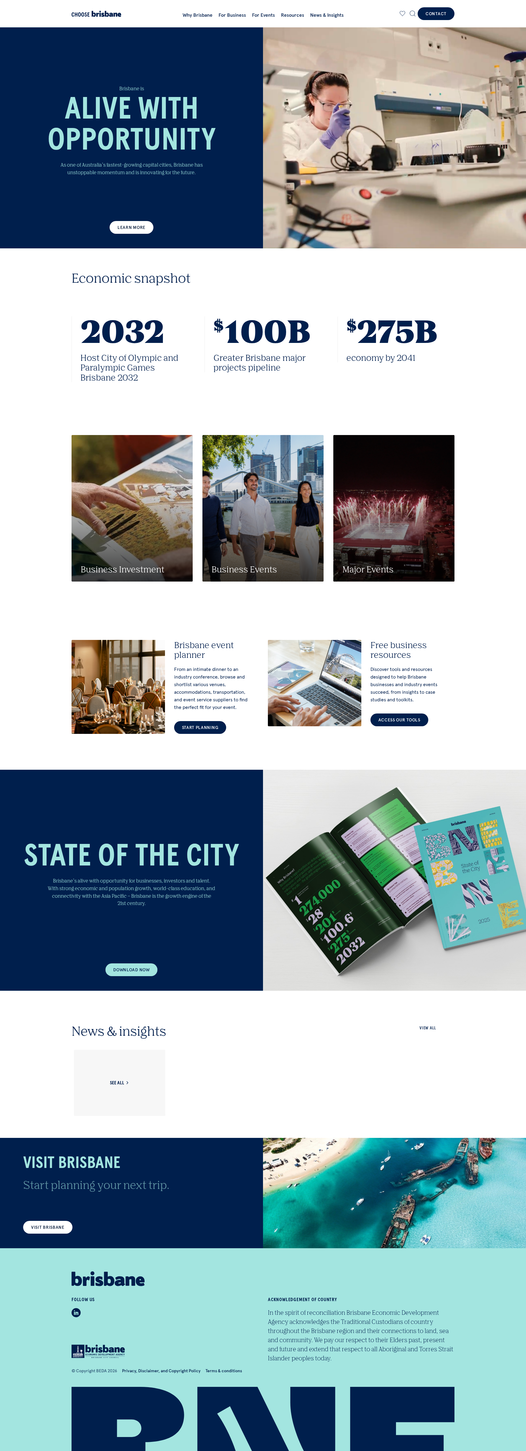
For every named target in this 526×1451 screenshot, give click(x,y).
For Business (232, 15)
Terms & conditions (223, 1370)
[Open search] (413, 14)
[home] (99, 13)
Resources (292, 15)
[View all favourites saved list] (401, 13)
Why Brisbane (197, 15)
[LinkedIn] (76, 1312)
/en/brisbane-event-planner (165, 687)
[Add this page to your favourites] (402, 13)
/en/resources (361, 683)
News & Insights (327, 15)
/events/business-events (263, 508)
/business (132, 508)
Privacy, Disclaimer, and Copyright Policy (161, 1370)
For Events (263, 15)
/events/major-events (393, 508)
